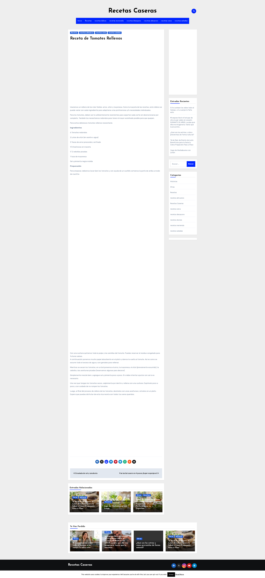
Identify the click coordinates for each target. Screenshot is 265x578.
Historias (173, 181)
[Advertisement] (116, 61)
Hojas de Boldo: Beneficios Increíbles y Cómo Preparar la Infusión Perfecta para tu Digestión (148, 504)
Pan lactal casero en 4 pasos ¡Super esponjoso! (138, 473)
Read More (179, 574)
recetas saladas (181, 21)
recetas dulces (100, 21)
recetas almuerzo (151, 21)
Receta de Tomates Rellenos (96, 39)
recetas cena (166, 21)
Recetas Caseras (132, 11)
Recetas (88, 21)
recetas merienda (116, 21)
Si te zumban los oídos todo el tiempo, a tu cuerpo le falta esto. (182, 110)
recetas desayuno (134, 21)
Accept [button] (171, 574)
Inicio (80, 21)
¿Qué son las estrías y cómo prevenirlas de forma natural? (148, 545)
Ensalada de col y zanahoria (86, 473)
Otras (75, 497)
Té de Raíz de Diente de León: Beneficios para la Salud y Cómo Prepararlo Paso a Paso (182, 142)
